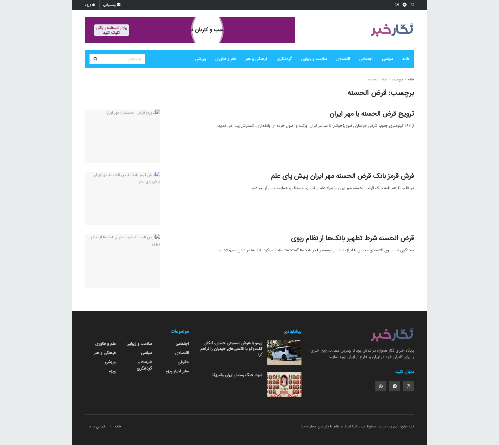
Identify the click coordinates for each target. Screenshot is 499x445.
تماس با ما (97, 426)
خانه (405, 59)
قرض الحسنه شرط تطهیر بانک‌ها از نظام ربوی (352, 238)
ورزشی (200, 59)
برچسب (397, 79)
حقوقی (183, 362)
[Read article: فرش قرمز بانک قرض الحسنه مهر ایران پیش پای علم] (122, 198)
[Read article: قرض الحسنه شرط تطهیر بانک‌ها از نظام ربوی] (122, 261)
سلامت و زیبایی (314, 59)
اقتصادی (343, 59)
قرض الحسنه (377, 79)
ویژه (112, 371)
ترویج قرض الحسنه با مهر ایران (371, 113)
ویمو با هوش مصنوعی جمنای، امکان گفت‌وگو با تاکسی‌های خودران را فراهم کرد (231, 348)
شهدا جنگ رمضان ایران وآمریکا (237, 375)
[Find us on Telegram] (394, 386)
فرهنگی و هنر (256, 59)
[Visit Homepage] (392, 30)
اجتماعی (366, 59)
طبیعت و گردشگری (144, 365)
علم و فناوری (225, 59)
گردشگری (284, 59)
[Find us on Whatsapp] (380, 386)
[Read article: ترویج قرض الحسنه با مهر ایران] (122, 136)
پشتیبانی (110, 4)
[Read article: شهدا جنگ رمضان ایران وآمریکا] (284, 384)
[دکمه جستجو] (95, 59)
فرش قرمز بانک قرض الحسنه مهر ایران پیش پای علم (342, 176)
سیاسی (387, 59)
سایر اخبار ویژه (177, 371)
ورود (88, 4)
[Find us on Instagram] (408, 386)
